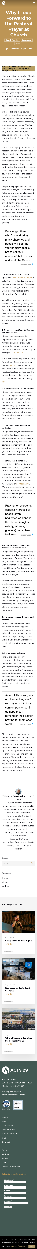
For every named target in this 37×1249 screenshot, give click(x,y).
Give (4, 1138)
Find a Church (8, 1130)
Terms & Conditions (11, 1167)
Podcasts (6, 886)
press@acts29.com (16, 1095)
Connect (6, 1142)
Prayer (18, 44)
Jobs (4, 1162)
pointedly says (22, 484)
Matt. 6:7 (13, 365)
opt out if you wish (18, 1246)
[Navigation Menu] (34, 3)
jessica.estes (9, 951)
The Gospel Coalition (15, 70)
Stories (5, 1150)
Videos (5, 882)
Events (5, 878)
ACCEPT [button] (32, 1246)
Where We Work (9, 1134)
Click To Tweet (25, 265)
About (5, 1121)
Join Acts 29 (7, 1125)
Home (5, 1117)
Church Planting (12, 40)
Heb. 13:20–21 (17, 353)
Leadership (26, 40)
